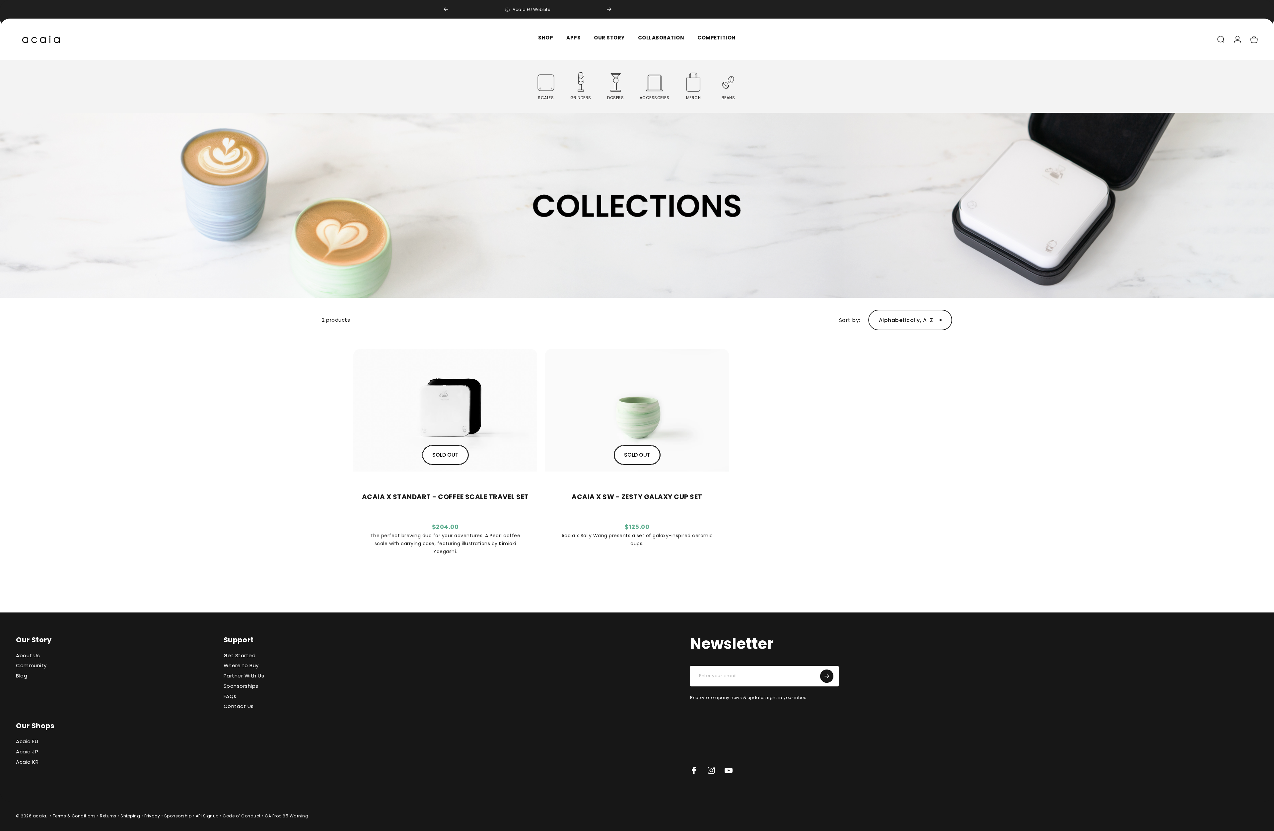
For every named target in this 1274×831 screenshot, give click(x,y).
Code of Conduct (242, 816)
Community (31, 666)
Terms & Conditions (74, 816)
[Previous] (446, 9)
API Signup (207, 816)
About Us (28, 656)
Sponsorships (241, 686)
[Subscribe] (826, 676)
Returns (108, 816)
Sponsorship (178, 816)
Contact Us (239, 706)
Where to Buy (241, 666)
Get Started (240, 656)
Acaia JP (27, 752)
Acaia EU (27, 741)
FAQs (230, 696)
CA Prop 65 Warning (286, 816)
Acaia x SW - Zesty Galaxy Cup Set (637, 497)
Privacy (152, 816)
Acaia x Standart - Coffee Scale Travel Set (445, 497)
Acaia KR (27, 762)
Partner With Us (244, 676)
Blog (21, 676)
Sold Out (445, 455)
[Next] (609, 9)
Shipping (130, 816)
